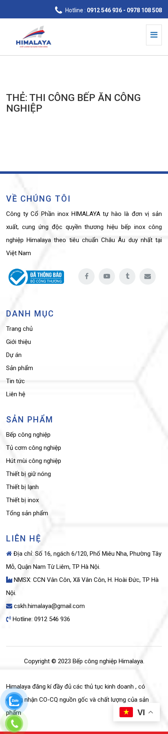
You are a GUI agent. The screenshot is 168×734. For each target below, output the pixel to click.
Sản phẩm (19, 368)
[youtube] (107, 276)
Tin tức (15, 381)
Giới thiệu (18, 342)
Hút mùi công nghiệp (33, 461)
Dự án (14, 355)
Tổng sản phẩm (27, 513)
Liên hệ (15, 394)
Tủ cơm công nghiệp (33, 447)
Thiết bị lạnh (22, 487)
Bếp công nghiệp (28, 434)
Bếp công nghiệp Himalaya (108, 661)
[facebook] (86, 276)
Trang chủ (19, 328)
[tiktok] (127, 276)
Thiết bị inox (22, 500)
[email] (147, 276)
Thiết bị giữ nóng (28, 474)
